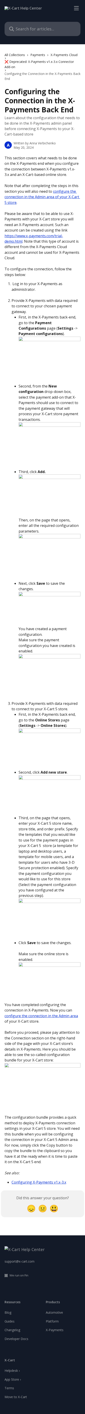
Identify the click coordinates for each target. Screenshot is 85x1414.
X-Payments (54, 1330)
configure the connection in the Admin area (41, 1015)
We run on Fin (19, 1275)
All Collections (15, 55)
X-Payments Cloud (64, 55)
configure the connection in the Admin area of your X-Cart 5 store (42, 197)
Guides (10, 1321)
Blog (8, 1312)
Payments (37, 55)
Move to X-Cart (16, 1397)
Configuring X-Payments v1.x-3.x (39, 1182)
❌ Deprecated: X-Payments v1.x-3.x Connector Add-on (39, 64)
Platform (52, 1321)
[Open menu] (76, 8)
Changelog (12, 1330)
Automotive (54, 1312)
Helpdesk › (12, 1370)
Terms (9, 1388)
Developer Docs (16, 1339)
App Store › (13, 1379)
